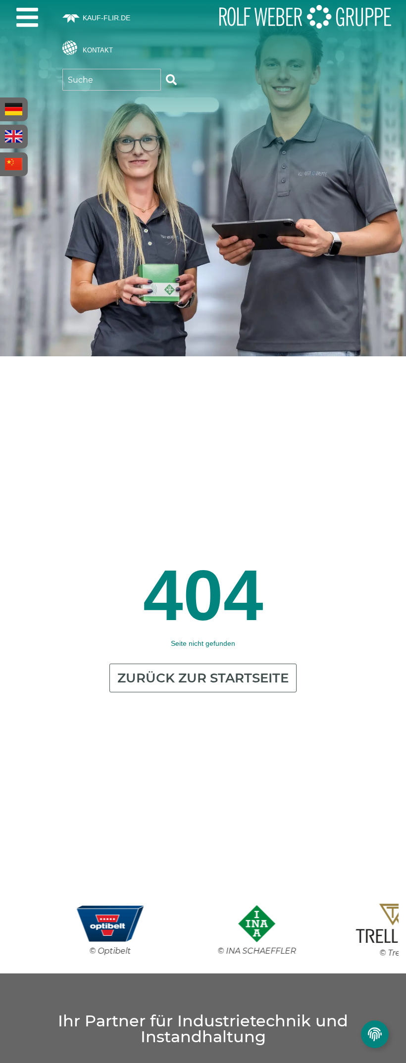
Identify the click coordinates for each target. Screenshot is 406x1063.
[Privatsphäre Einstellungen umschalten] (375, 1034)
